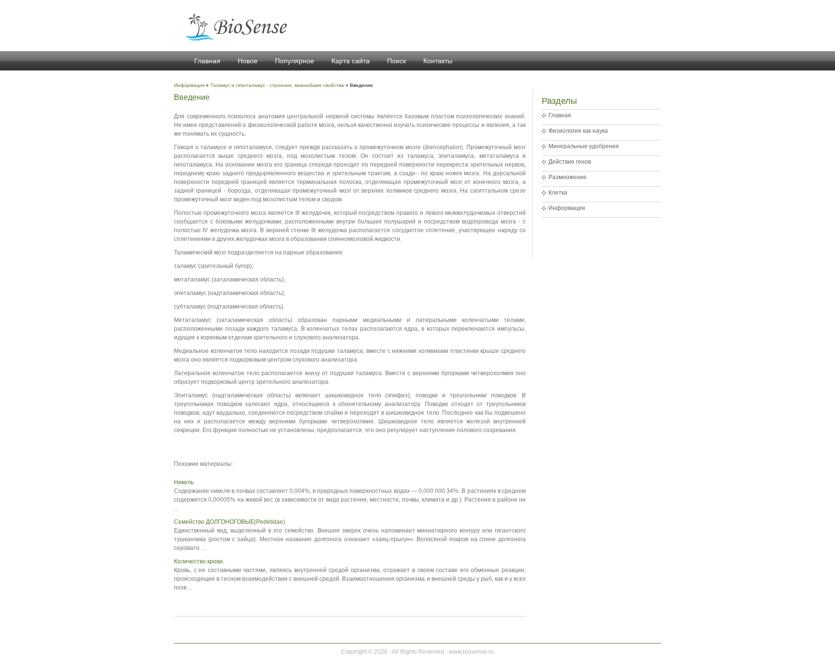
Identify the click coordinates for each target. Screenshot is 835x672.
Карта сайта (350, 61)
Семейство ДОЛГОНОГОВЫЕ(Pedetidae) (229, 521)
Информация (566, 208)
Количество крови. (199, 561)
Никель (184, 482)
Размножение (567, 177)
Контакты (437, 61)
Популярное (294, 61)
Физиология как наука (578, 130)
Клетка (557, 192)
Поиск (396, 61)
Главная (207, 61)
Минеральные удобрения (583, 146)
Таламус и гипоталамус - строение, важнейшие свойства (277, 85)
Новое (248, 61)
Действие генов (569, 161)
